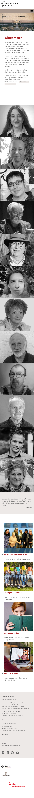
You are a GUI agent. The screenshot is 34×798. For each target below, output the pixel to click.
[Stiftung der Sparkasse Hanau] (17, 783)
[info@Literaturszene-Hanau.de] (3, 752)
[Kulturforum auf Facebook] (8, 752)
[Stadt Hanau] (6, 774)
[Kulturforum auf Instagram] (13, 752)
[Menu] (32, 11)
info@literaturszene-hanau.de (15, 730)
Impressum (5, 734)
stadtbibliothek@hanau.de (14, 715)
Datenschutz (5, 738)
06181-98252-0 (11, 713)
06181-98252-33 (11, 728)
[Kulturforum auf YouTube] (18, 752)
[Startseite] (9, 4)
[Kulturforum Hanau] (6, 766)
